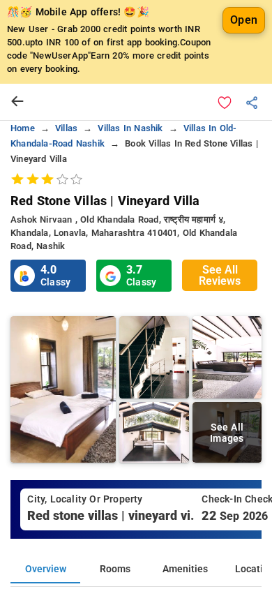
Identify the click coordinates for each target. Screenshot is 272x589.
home (22, 128)
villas (66, 128)
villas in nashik (130, 128)
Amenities (185, 569)
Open (243, 20)
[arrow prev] (17, 102)
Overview (45, 569)
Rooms (115, 569)
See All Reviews (220, 275)
